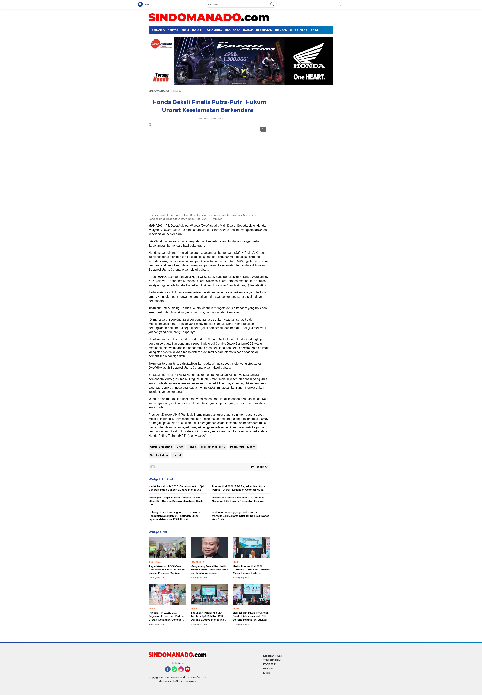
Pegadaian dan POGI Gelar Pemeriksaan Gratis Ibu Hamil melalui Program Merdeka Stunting (167, 571)
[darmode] (340, 3)
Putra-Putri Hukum (242, 446)
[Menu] (141, 4)
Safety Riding (159, 454)
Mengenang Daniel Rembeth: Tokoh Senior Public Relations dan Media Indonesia (209, 569)
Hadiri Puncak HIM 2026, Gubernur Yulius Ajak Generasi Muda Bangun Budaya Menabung (177, 488)
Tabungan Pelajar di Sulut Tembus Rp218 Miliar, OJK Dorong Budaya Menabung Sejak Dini (176, 501)
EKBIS (177, 90)
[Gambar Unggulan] (209, 126)
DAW (180, 446)
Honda (192, 446)
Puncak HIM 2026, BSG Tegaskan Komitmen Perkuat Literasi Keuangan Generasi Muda (239, 488)
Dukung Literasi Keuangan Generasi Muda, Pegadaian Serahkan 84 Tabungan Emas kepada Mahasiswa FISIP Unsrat (175, 516)
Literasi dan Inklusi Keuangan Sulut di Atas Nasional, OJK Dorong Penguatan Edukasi (238, 499)
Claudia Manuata (161, 446)
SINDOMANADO (159, 90)
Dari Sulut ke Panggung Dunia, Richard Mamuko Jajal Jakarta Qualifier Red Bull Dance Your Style (240, 516)
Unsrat (176, 454)
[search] (272, 4)
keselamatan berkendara (214, 446)
